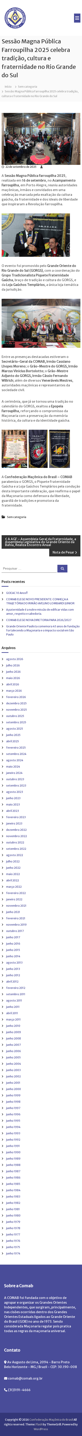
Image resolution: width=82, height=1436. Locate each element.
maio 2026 (13, 678)
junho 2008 (13, 1038)
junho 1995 (13, 1120)
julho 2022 (13, 861)
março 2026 (14, 690)
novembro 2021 (16, 905)
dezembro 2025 (16, 703)
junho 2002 (13, 1076)
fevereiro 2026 (16, 697)
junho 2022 (13, 867)
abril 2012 (12, 981)
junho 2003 (13, 1070)
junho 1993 (13, 1133)
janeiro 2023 (14, 823)
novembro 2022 (16, 836)
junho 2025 (13, 735)
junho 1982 (13, 1203)
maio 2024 (13, 766)
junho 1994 (13, 1127)
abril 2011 (12, 1013)
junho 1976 (13, 1240)
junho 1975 (13, 1247)
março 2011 (13, 1019)
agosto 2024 (14, 760)
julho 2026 (13, 665)
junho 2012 (13, 975)
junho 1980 (13, 1215)
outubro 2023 (15, 779)
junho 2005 (13, 1057)
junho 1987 (13, 1171)
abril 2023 (12, 811)
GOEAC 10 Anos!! (17, 593)
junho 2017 (13, 937)
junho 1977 (13, 1234)
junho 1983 (13, 1196)
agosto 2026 (14, 659)
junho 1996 (13, 1114)
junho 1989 (13, 1158)
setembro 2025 (16, 722)
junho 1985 (13, 1184)
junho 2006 (13, 1051)
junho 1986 (13, 1177)
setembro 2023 (16, 785)
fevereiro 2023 (16, 817)
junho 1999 (13, 1095)
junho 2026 (13, 671)
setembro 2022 (16, 848)
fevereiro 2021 (15, 918)
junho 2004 (13, 1063)
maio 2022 (13, 874)
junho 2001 (13, 1082)
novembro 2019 (16, 924)
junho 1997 (13, 1108)
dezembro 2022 (16, 829)
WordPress (41, 1429)
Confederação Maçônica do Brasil (51, 1419)
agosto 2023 (14, 792)
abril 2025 (12, 741)
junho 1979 (13, 1222)
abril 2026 (12, 684)
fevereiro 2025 (16, 747)
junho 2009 (13, 1032)
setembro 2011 (15, 994)
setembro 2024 (16, 754)
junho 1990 (13, 1152)
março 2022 (14, 886)
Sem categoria (27, 86)
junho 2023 (13, 798)
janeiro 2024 (14, 773)
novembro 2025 (16, 709)
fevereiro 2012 (15, 988)
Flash (39, 1424)
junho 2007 (13, 1044)
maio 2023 (13, 804)
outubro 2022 (15, 842)
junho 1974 (13, 1253)
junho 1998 (13, 1101)
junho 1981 (13, 1209)
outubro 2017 (15, 931)
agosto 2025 (14, 728)
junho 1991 (13, 1146)
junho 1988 (13, 1165)
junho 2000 (13, 1089)
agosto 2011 (14, 1000)
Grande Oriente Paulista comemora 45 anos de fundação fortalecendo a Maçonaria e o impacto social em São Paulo (43, 630)
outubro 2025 (15, 716)
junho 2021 (13, 912)
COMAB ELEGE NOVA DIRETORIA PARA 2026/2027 (38, 620)
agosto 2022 (14, 855)
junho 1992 (13, 1139)
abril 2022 (12, 880)
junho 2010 (13, 1025)
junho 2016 (13, 943)
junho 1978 (13, 1228)
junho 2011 (13, 1007)
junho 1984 (13, 1190)
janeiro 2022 (14, 899)
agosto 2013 (14, 962)
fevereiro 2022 (16, 893)
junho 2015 (13, 950)
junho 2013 (13, 969)
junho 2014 (13, 956)
